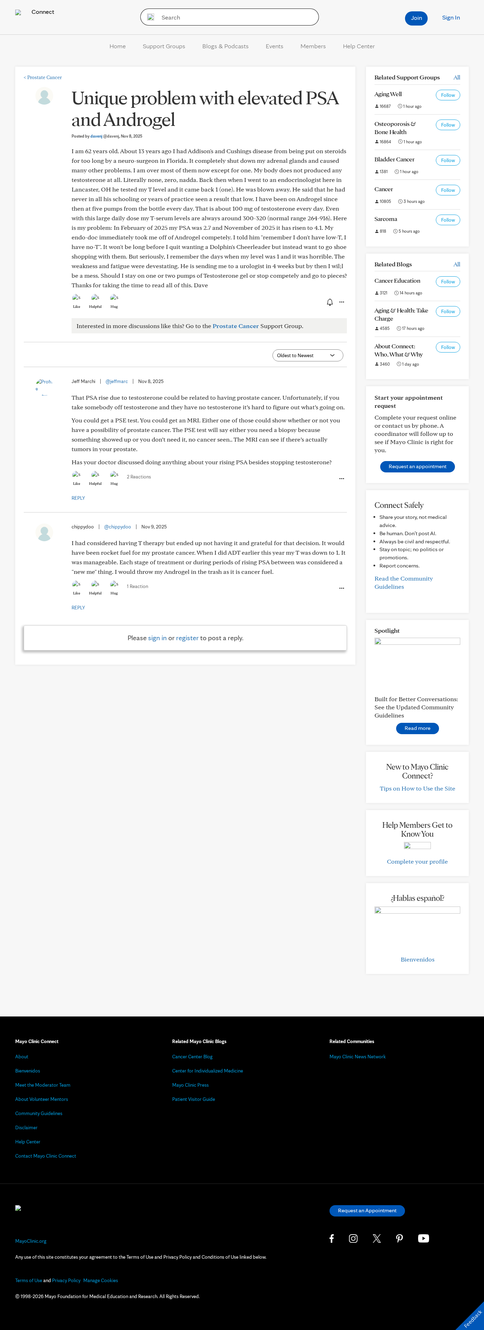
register (187, 637)
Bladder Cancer (395, 159)
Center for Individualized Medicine (207, 1071)
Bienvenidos (417, 959)
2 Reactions (139, 477)
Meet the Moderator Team (43, 1085)
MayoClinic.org (30, 1241)
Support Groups (164, 46)
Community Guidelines (38, 1113)
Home (117, 46)
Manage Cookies (100, 1280)
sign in (157, 637)
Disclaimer (26, 1127)
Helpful (95, 306)
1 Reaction (137, 586)
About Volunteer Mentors (41, 1099)
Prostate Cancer (43, 77)
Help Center (359, 46)
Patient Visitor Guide (193, 1099)
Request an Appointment (367, 1210)
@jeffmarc (117, 381)
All (457, 77)
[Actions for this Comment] (341, 478)
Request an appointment (417, 466)
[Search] (148, 17)
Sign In (451, 17)
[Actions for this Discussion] (341, 302)
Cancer (384, 189)
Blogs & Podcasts (225, 46)
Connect (42, 11)
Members (313, 46)
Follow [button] (448, 95)
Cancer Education (397, 280)
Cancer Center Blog (192, 1056)
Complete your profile (417, 861)
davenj (104, 136)
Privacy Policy (66, 1280)
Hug (114, 306)
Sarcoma (386, 218)
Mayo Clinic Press (190, 1085)
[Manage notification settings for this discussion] (329, 301)
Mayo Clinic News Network (358, 1056)
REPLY (78, 498)
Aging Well (388, 94)
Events (274, 46)
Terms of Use (28, 1280)
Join (416, 17)
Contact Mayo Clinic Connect (45, 1156)
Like (76, 306)
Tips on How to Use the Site (417, 788)
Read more (417, 728)
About (21, 1056)
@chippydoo (117, 527)
